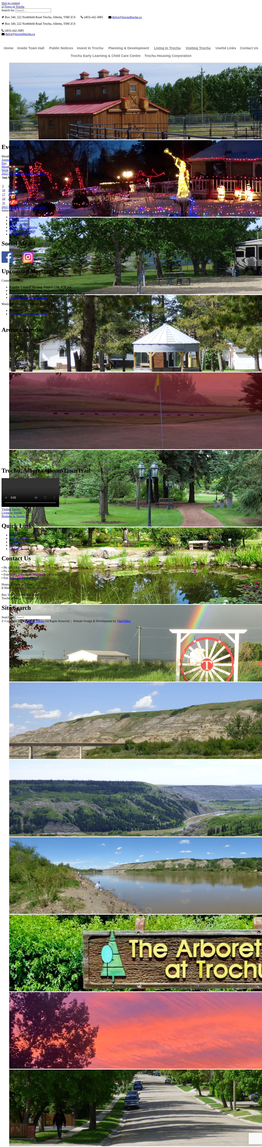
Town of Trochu (34, 621)
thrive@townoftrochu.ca (127, 17)
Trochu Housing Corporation (167, 56)
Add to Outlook (18, 223)
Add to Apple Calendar (23, 227)
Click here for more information (28, 297)
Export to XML (18, 234)
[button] (7, 210)
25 (9, 198)
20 (22, 194)
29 (35, 198)
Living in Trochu (167, 48)
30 (40, 198)
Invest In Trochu (90, 48)
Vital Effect (124, 621)
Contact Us (249, 48)
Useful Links (226, 48)
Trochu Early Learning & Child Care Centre (106, 56)
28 (28, 198)
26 (16, 198)
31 (3, 203)
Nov (11, 173)
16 (40, 190)
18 (9, 194)
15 (35, 190)
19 (16, 194)
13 (22, 190)
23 (40, 194)
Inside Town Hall (30, 48)
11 (9, 190)
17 (3, 194)
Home (8, 48)
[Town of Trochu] (13, 6)
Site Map (14, 545)
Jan (37, 173)
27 (22, 198)
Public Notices (61, 48)
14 (28, 190)
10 (3, 190)
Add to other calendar (22, 230)
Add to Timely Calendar (24, 217)
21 (28, 194)
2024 (43, 173)
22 (35, 194)
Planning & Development (128, 48)
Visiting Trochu (198, 48)
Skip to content (11, 3)
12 (16, 190)
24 (3, 198)
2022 (5, 173)
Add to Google (18, 220)
